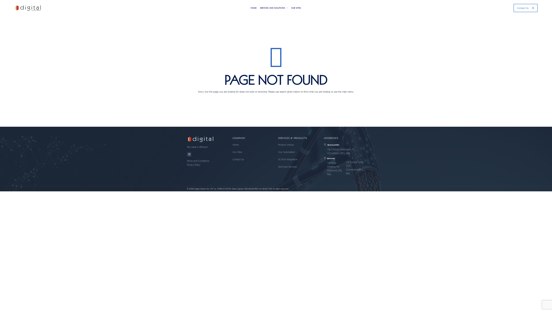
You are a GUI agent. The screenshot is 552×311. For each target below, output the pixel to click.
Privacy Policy (193, 164)
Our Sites (296, 8)
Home (254, 8)
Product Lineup (286, 144)
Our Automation (286, 151)
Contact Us (523, 8)
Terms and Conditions (198, 160)
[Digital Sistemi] (28, 8)
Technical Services (287, 166)
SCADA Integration (288, 159)
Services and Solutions (272, 8)
